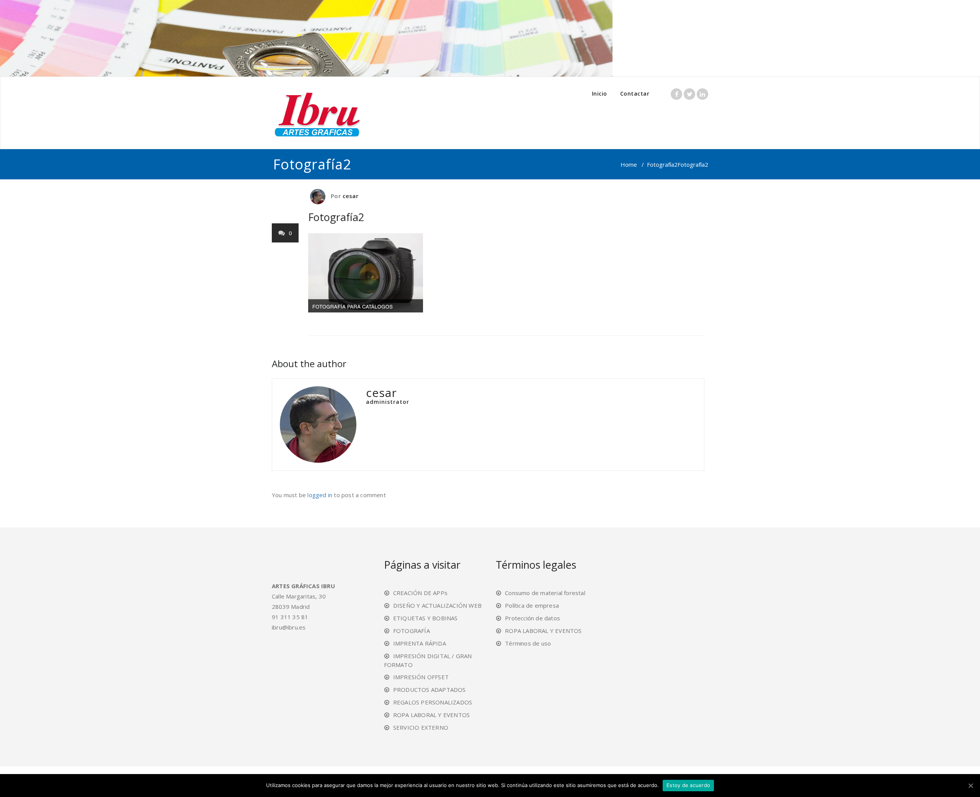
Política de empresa (532, 605)
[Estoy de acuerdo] (970, 785)
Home (629, 164)
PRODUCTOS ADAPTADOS (429, 689)
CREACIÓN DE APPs (420, 593)
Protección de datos (532, 618)
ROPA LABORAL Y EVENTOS (431, 715)
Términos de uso (528, 643)
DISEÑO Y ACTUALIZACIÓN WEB (437, 605)
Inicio (599, 93)
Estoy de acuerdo (688, 785)
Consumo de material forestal (545, 593)
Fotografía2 (662, 164)
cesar (350, 196)
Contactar (635, 93)
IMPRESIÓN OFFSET (421, 677)
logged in (319, 495)
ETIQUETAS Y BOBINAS (425, 618)
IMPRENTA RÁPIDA (419, 643)
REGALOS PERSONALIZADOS (432, 702)
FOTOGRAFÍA (411, 630)
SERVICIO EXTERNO (420, 727)
